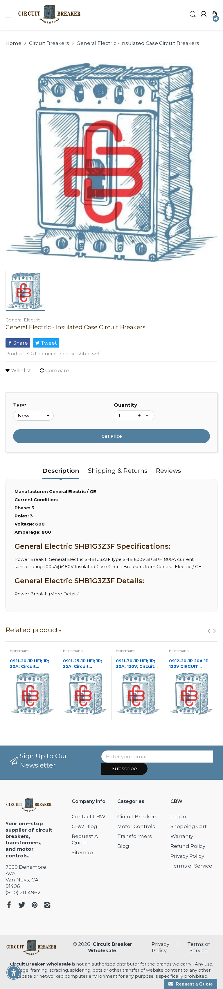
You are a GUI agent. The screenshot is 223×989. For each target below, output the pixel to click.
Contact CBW (88, 816)
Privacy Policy (187, 856)
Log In (178, 816)
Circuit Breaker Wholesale (40, 964)
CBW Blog (84, 826)
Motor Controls (136, 826)
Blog (123, 846)
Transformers (134, 836)
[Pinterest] (34, 905)
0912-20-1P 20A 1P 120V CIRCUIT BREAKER (188, 664)
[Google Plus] (47, 905)
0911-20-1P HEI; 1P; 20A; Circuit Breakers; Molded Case (29, 664)
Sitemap (82, 852)
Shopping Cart (188, 826)
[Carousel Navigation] (211, 631)
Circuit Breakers (137, 816)
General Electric (23, 320)
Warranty (181, 836)
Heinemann (20, 650)
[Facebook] (9, 905)
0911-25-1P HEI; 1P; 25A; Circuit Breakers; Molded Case (82, 664)
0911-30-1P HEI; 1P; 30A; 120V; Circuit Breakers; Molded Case (135, 664)
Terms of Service (191, 866)
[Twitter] (21, 905)
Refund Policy (187, 846)
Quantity (125, 405)
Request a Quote (193, 983)
